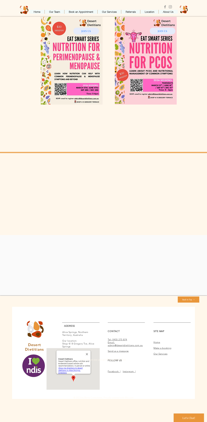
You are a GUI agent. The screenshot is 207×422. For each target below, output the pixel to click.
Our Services (160, 353)
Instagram (129, 371)
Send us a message (118, 351)
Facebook (114, 371)
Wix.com (129, 397)
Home (157, 342)
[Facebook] (165, 7)
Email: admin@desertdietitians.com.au (125, 344)
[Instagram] (170, 7)
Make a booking (162, 348)
